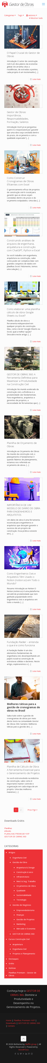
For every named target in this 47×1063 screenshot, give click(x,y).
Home (8, 1020)
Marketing (20, 924)
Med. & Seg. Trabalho (26, 881)
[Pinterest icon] (29, 1053)
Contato (11, 1026)
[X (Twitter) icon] (18, 1053)
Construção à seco (24, 872)
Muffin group (31, 1044)
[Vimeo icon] (21, 1053)
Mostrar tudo (37, 18)
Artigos (12, 852)
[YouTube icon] (24, 1053)
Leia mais (36, 79)
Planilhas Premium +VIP (24, 1020)
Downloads (11, 1023)
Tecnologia (21, 899)
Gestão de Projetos (25, 919)
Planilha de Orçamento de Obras (22, 444)
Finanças (20, 914)
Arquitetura (18, 944)
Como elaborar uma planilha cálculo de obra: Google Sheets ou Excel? (23, 312)
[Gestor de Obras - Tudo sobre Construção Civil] (18, 4)
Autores (32, 15)
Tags (20, 15)
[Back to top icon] (23, 1038)
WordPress (23, 1049)
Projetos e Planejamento (24, 953)
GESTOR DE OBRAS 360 (23, 934)
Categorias (9, 15)
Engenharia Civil (19, 857)
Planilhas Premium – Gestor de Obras (22, 974)
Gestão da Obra (20, 862)
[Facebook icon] (15, 1053)
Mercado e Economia (25, 928)
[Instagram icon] (32, 1053)
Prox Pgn (32, 809)
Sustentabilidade (23, 895)
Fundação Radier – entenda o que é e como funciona (23, 643)
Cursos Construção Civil (19, 939)
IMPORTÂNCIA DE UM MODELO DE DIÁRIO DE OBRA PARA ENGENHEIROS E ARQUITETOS (23, 510)
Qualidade (20, 890)
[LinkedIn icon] (26, 1053)
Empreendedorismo (25, 910)
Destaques (14, 958)
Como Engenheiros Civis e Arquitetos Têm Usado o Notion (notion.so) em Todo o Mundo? (23, 578)
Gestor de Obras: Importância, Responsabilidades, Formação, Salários (18, 117)
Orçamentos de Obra (26, 886)
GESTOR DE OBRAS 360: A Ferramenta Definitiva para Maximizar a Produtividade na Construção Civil (22, 379)
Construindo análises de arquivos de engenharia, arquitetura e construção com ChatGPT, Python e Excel (23, 245)
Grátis (11, 963)
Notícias (12, 968)
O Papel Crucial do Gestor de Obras (23, 54)
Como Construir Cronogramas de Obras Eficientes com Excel (20, 181)
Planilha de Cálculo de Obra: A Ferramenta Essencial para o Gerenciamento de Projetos (23, 770)
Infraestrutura (22, 876)
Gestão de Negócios (22, 905)
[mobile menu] (43, 4)
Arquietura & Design (25, 867)
